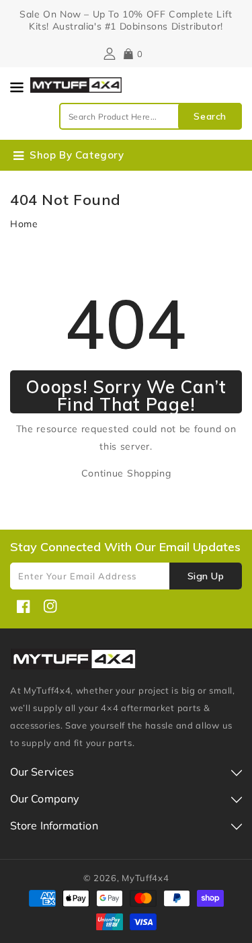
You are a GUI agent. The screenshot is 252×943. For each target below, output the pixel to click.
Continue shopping (126, 473)
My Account (107, 53)
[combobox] (150, 116)
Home (24, 224)
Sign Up (205, 576)
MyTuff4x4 (145, 877)
